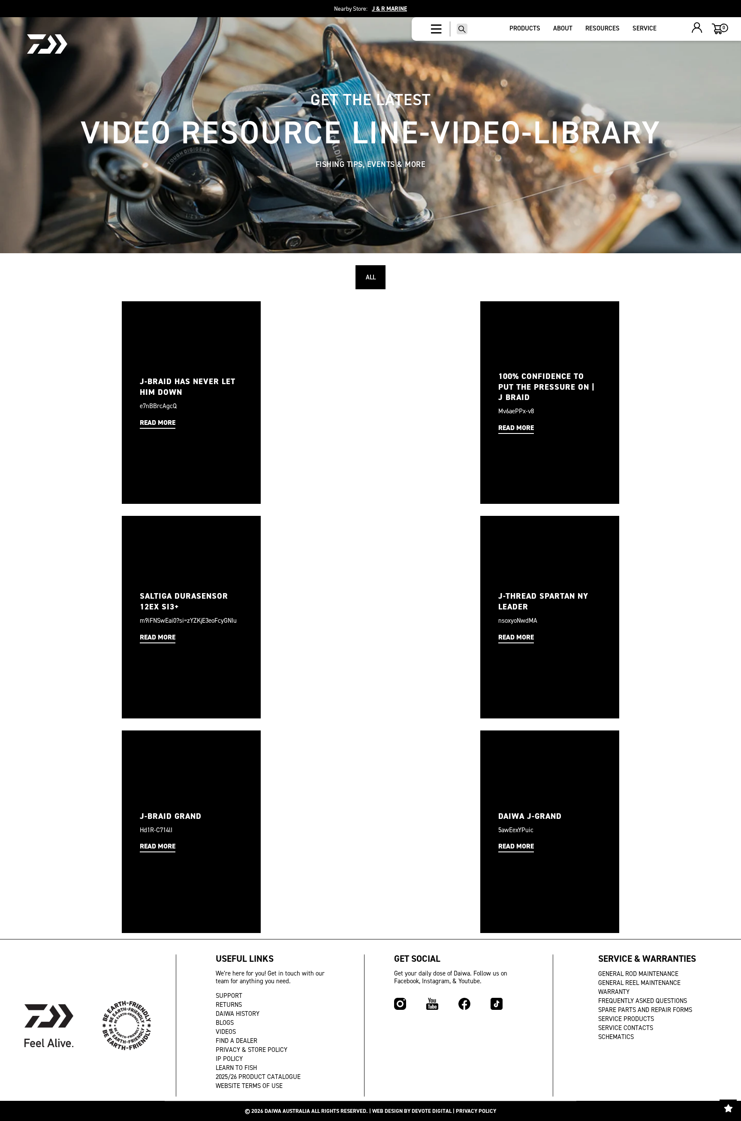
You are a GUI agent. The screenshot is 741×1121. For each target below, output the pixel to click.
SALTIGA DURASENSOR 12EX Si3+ (184, 601)
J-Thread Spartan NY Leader (543, 601)
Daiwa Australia (287, 1111)
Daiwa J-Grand (530, 816)
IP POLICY (229, 1058)
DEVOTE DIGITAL (432, 1111)
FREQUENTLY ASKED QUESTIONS (642, 1001)
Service (645, 28)
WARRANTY (614, 992)
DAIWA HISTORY (237, 1013)
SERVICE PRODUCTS (626, 1019)
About (562, 28)
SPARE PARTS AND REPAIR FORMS (645, 1010)
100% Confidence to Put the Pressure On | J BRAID (546, 387)
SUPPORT (229, 995)
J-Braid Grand (171, 816)
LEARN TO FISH (236, 1067)
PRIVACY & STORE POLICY (251, 1049)
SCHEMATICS (616, 1037)
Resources (602, 28)
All (371, 277)
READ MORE (157, 422)
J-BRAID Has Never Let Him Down (187, 386)
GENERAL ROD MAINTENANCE (638, 974)
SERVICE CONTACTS (625, 1028)
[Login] (697, 28)
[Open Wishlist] (728, 1108)
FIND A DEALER (236, 1040)
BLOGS (225, 1022)
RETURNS (229, 1004)
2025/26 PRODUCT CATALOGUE (258, 1077)
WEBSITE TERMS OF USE (249, 1086)
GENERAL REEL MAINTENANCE (639, 983)
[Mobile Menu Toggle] (436, 29)
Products (524, 28)
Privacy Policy (476, 1111)
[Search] (462, 29)
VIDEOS (226, 1031)
